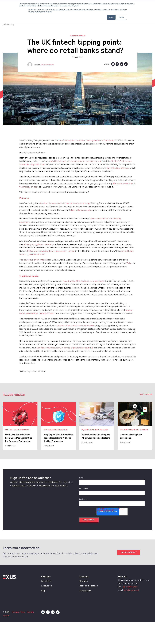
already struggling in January (38, 244)
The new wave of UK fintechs (33, 260)
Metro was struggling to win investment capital (50, 251)
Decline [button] (121, 17)
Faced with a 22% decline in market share (83, 281)
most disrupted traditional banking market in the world (86, 140)
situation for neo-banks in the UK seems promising (64, 203)
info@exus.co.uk (131, 590)
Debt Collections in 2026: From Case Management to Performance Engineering (18, 437)
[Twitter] (126, 64)
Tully (129, 263)
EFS (121, 430)
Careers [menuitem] (83, 581)
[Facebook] (117, 64)
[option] (20, 426)
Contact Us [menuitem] (85, 590)
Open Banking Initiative (118, 168)
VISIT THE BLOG (146, 394)
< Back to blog (8, 24)
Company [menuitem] (84, 576)
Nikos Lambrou (47, 64)
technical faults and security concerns (75, 325)
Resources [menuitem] (46, 586)
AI (82, 430)
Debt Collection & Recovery (17, 430)
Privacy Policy (18, 612)
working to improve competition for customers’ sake (76, 161)
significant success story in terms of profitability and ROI (64, 348)
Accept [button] (111, 17)
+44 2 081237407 (129, 587)
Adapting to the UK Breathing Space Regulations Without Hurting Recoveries (58, 437)
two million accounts (81, 210)
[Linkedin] (121, 64)
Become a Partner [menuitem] (88, 586)
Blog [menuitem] (43, 590)
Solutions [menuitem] (45, 576)
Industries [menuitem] (46, 581)
